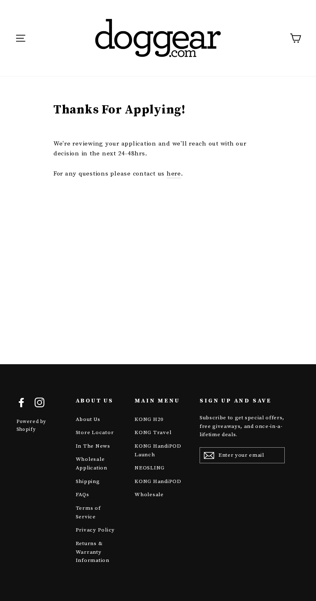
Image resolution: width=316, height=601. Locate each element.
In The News (93, 446)
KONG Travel (153, 432)
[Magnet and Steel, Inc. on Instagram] (39, 402)
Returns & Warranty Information (92, 552)
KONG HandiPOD (158, 481)
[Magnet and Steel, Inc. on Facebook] (21, 402)
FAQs (82, 494)
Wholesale (149, 494)
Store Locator (95, 432)
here (174, 174)
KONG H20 (149, 419)
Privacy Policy (95, 530)
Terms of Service (88, 512)
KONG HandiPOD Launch (158, 450)
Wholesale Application (91, 463)
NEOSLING (150, 468)
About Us (88, 419)
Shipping (88, 481)
